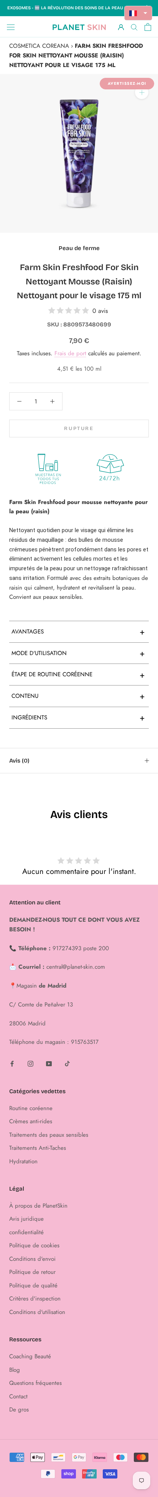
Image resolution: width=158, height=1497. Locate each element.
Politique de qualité (33, 1285)
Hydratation (23, 1161)
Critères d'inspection (35, 1298)
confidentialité (26, 1232)
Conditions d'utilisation (37, 1312)
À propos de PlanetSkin (38, 1205)
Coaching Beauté (30, 1356)
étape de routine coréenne (78, 675)
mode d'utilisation (78, 653)
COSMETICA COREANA (39, 46)
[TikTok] (67, 1063)
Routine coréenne (31, 1108)
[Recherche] (134, 27)
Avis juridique (26, 1219)
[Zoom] (141, 92)
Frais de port (70, 353)
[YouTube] (49, 1063)
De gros (19, 1409)
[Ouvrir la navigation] (11, 27)
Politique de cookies (34, 1245)
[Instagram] (30, 1063)
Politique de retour (32, 1272)
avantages (78, 631)
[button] (138, 13)
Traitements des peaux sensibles (48, 1135)
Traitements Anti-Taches (37, 1148)
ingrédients (78, 717)
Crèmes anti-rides (30, 1121)
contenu (78, 696)
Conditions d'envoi (32, 1259)
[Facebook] (12, 1063)
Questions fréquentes (35, 1383)
